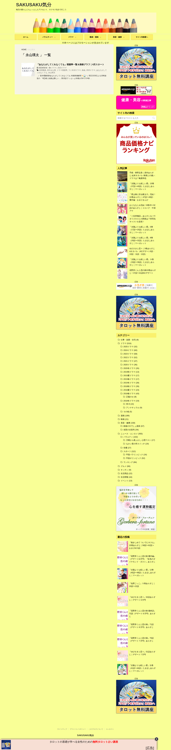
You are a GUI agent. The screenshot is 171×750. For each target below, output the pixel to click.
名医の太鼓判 (129, 430)
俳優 (125, 448)
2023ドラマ (62, 68)
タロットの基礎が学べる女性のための (84, 741)
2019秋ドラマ (129, 372)
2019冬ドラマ (129, 383)
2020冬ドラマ (129, 368)
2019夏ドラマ (129, 375)
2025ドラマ (128, 346)
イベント (124, 481)
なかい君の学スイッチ (135, 444)
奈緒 (83, 70)
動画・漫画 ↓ (95, 37)
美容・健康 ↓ (118, 37)
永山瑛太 (51, 73)
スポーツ (127, 451)
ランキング (128, 462)
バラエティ (128, 437)
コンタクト (110, 729)
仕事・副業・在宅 (128, 340)
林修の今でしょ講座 (131, 426)
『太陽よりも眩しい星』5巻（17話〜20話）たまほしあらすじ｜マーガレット (141, 229)
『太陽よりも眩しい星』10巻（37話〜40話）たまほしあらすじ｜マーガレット (141, 186)
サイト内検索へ (142, 37)
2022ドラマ (128, 357)
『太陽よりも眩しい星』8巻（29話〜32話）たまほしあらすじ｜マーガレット (141, 240)
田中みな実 (51, 70)
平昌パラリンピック (134, 454)
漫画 (123, 416)
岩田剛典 (42, 70)
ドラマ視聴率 (62, 70)
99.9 (128, 404)
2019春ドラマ (129, 379)
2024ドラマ (128, 350)
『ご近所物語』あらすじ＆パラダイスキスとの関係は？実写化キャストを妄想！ (142, 219)
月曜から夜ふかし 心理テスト (138, 440)
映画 (123, 419)
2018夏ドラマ (129, 390)
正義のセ (130, 397)
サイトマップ (62, 729)
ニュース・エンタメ (129, 434)
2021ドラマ (128, 361)
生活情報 (124, 477)
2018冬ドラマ (129, 401)
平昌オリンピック (133, 458)
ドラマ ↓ (72, 37)
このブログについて (96, 729)
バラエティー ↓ (48, 37)
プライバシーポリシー (78, 729)
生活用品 (124, 473)
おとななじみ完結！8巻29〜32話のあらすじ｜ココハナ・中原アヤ (142, 208)
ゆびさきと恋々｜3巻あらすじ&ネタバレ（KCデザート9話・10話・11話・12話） (142, 251)
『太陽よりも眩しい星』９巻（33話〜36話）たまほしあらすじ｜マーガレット (141, 262)
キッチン (124, 470)
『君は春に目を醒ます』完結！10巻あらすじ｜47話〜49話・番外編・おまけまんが (142, 197)
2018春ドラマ (129, 393)
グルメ (123, 466)
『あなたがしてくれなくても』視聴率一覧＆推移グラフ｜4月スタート (70, 64)
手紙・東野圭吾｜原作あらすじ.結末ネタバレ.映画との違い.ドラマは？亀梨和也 (142, 175)
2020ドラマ (128, 365)
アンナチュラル (132, 408)
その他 (126, 412)
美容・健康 (125, 423)
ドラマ (54, 68)
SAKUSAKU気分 (34, 4)
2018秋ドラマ (129, 386)
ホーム (25, 37)
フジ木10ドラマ (74, 70)
